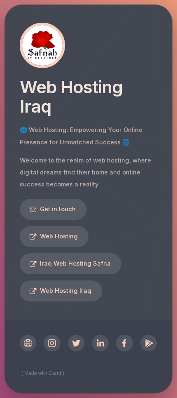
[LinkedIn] (100, 343)
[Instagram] (52, 343)
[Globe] (28, 343)
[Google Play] (148, 343)
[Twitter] (76, 343)
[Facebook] (124, 343)
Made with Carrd (42, 373)
